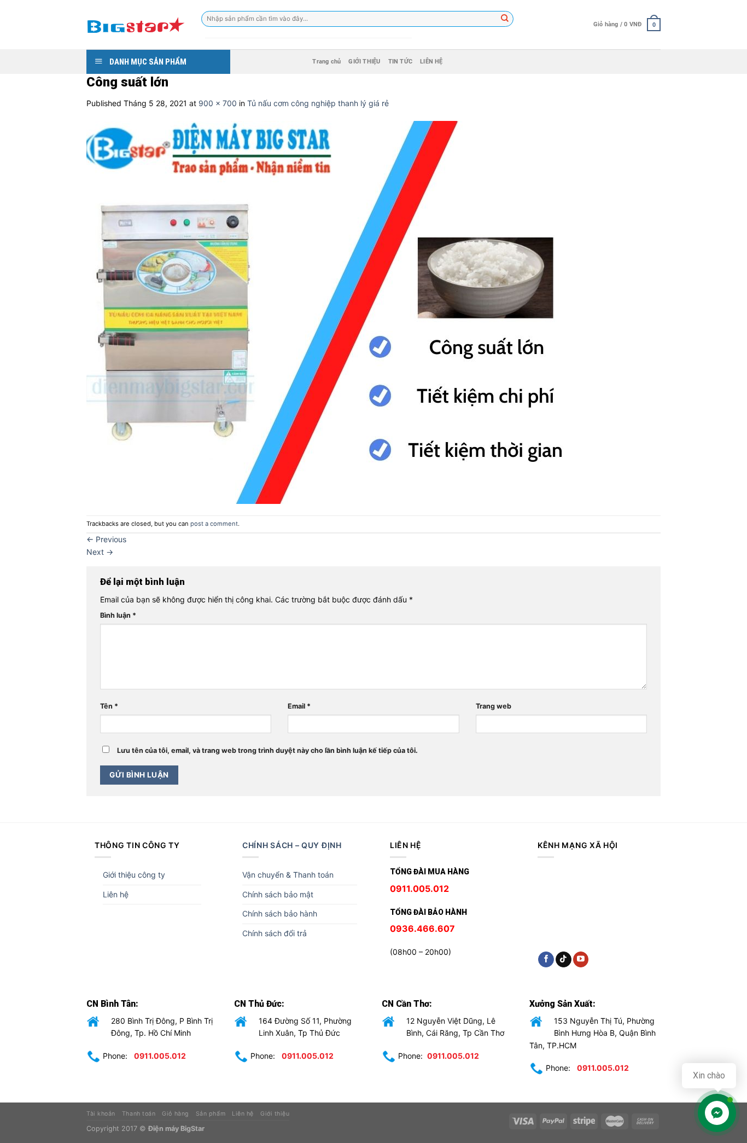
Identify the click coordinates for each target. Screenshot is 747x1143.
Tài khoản (100, 1113)
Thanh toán (138, 1113)
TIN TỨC (400, 61)
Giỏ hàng (175, 1113)
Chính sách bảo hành (279, 913)
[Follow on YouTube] (581, 959)
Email (299, 706)
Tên (109, 706)
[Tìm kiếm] (505, 19)
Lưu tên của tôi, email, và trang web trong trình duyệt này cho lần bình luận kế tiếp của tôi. (267, 750)
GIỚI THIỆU (364, 61)
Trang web (493, 706)
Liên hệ (116, 894)
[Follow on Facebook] (546, 959)
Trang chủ (326, 61)
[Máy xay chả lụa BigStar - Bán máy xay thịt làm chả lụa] (135, 24)
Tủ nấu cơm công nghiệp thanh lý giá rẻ (318, 103)
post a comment (214, 523)
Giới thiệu (274, 1113)
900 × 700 (218, 103)
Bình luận (118, 615)
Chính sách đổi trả (274, 933)
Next (99, 551)
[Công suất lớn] (332, 311)
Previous (106, 539)
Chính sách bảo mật (277, 894)
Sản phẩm (210, 1113)
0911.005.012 (160, 1055)
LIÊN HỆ (431, 61)
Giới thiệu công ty (134, 874)
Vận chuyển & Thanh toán (288, 874)
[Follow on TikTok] (563, 959)
